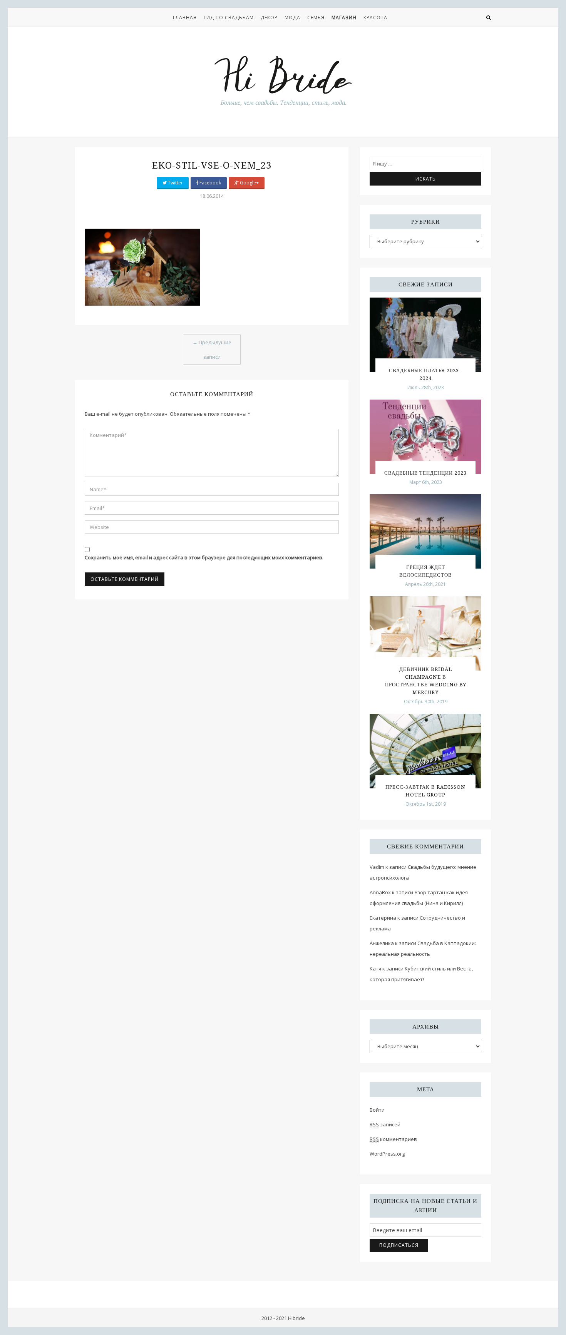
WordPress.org (387, 1153)
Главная (185, 17)
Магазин (344, 17)
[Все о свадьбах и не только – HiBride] (283, 80)
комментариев (393, 1139)
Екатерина (383, 917)
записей (385, 1124)
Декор (269, 17)
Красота (375, 17)
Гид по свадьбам (229, 17)
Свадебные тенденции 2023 (425, 473)
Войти (377, 1109)
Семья (316, 17)
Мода (292, 17)
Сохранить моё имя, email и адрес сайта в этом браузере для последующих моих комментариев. (204, 557)
